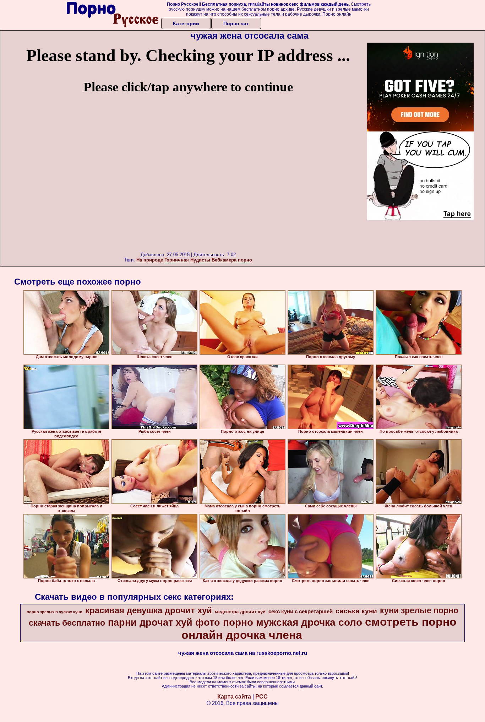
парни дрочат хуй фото (164, 622)
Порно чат (236, 23)
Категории (186, 23)
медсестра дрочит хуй (240, 611)
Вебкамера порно (232, 260)
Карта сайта (234, 697)
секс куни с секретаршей (300, 611)
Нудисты (200, 260)
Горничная (176, 260)
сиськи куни (356, 611)
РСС (261, 697)
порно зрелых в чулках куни (54, 612)
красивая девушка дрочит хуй (148, 610)
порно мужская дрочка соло (292, 622)
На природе (149, 260)
